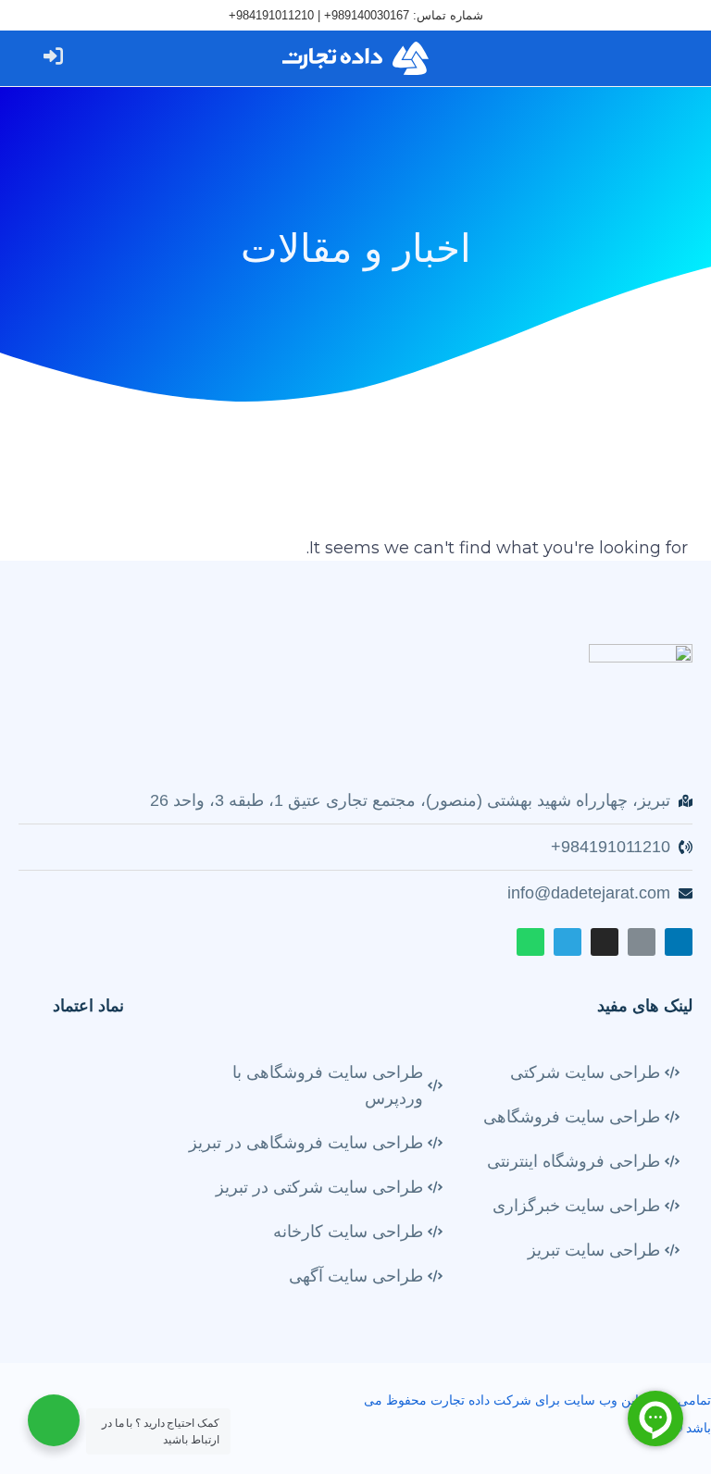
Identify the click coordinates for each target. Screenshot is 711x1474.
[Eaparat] (641, 942)
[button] (657, 58)
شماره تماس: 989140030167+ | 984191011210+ (356, 15)
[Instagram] (604, 942)
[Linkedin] (678, 942)
